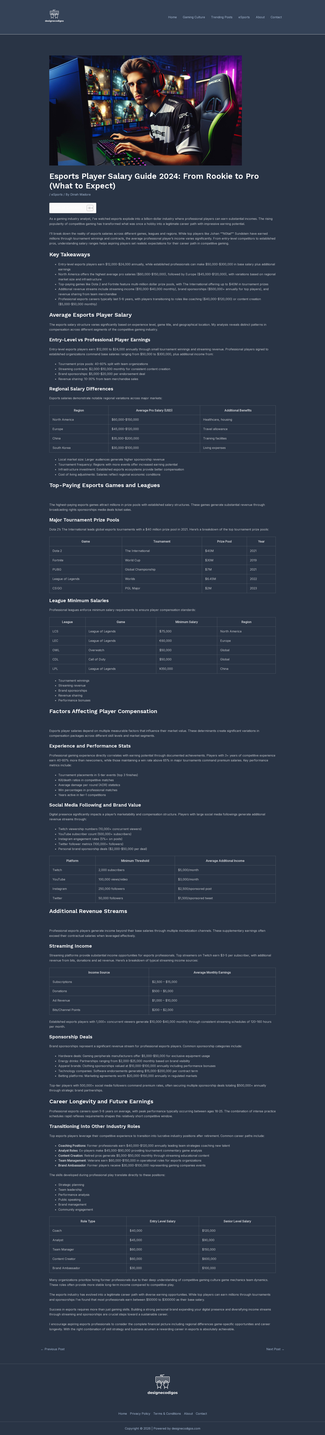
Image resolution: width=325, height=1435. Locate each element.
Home (122, 1413)
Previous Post (53, 1349)
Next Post (275, 1349)
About (188, 1413)
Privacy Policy (140, 1413)
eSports (57, 194)
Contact (201, 1413)
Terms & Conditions (167, 1413)
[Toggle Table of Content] (88, 208)
